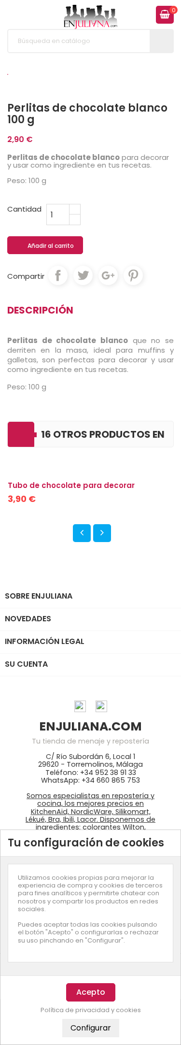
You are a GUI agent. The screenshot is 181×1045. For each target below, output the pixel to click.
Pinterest (133, 275)
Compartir (58, 275)
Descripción (40, 310)
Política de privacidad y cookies (91, 1010)
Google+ (108, 275)
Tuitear (83, 275)
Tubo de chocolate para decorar (71, 485)
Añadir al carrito (45, 246)
